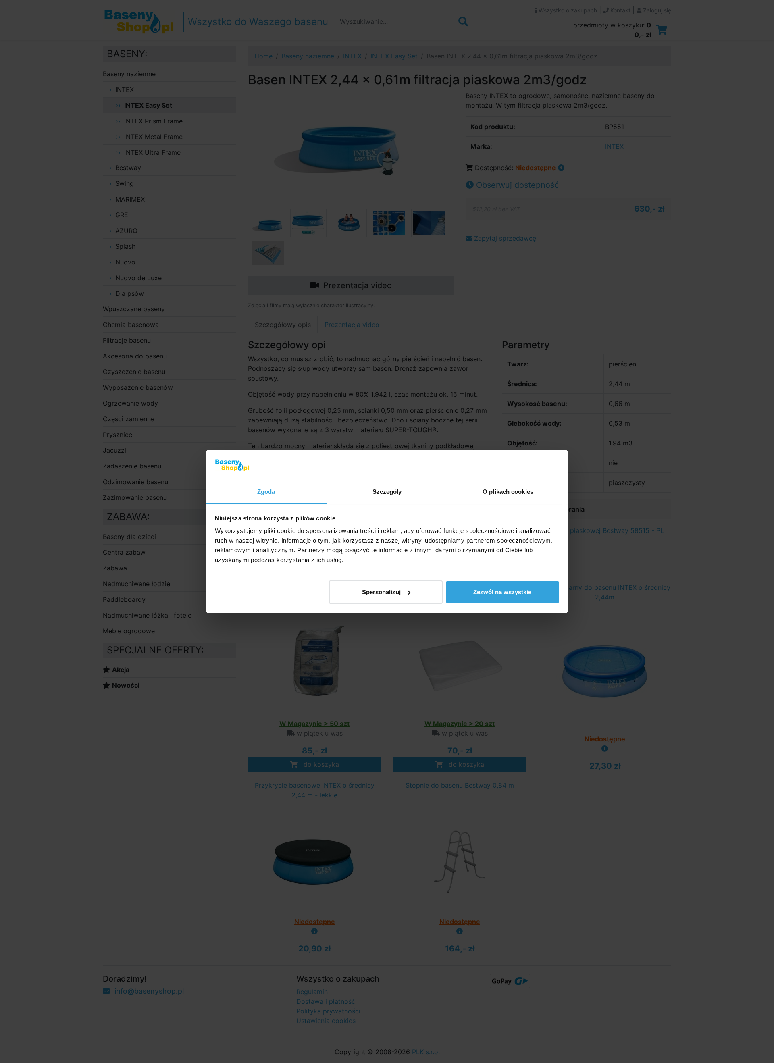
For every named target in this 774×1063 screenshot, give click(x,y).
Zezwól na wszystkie (502, 592)
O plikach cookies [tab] (508, 491)
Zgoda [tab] (266, 491)
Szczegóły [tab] (387, 491)
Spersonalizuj (381, 592)
